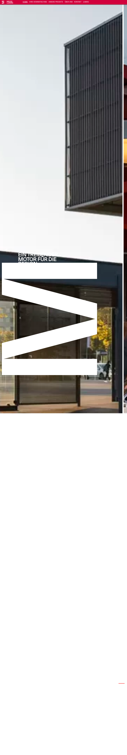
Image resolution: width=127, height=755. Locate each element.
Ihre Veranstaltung (38, 2)
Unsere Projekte (56, 2)
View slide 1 (107, 683)
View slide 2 (114, 683)
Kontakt (77, 2)
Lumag (86, 2)
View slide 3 (122, 683)
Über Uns (69, 2)
